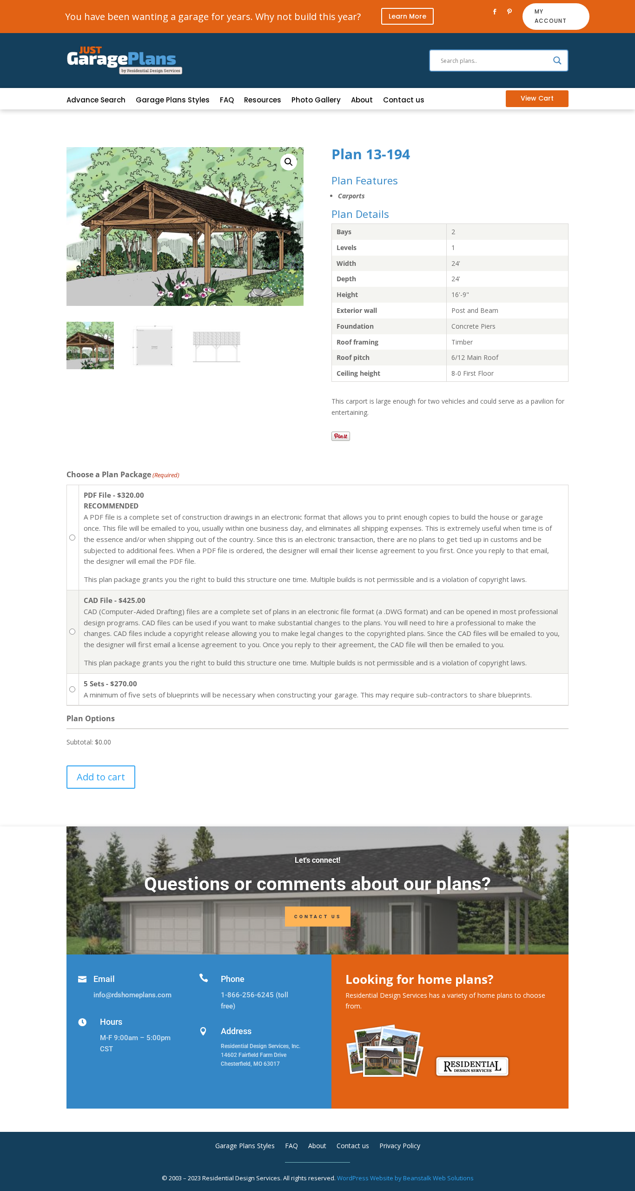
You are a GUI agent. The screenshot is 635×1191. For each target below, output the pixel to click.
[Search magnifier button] (557, 60)
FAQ (227, 101)
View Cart (537, 98)
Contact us (403, 101)
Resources (262, 101)
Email (104, 979)
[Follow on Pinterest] (509, 11)
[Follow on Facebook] (494, 11)
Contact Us (317, 916)
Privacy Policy (399, 1146)
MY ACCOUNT (551, 16)
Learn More (407, 16)
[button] (288, 162)
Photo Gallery (316, 101)
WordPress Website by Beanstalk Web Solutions (405, 1178)
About (362, 101)
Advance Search (96, 101)
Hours (111, 1022)
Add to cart (101, 777)
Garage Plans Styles (173, 101)
